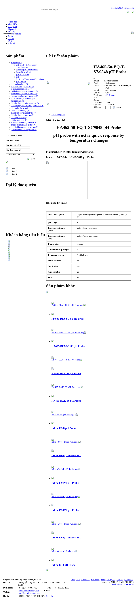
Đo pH (16, 62)
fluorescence (17, 101)
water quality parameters (23, 98)
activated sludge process (22, 86)
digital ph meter (19, 120)
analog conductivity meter (23, 122)
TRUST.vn (129, 584)
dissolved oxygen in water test (25, 103)
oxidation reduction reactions (24, 91)
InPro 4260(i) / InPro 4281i (66, 537)
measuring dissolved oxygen (24, 96)
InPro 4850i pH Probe (64, 428)
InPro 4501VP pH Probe (65, 482)
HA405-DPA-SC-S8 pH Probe (68, 346)
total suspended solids (21, 89)
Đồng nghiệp (8, 599)
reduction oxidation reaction (24, 94)
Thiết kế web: (117, 584)
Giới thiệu (123, 8)
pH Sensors (110, 95)
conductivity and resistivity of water (27, 105)
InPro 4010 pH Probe (63, 564)
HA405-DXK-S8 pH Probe (66, 400)
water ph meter (18, 117)
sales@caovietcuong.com (28, 593)
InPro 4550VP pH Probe (65, 510)
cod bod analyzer (19, 84)
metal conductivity (20, 110)
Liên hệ (131, 8)
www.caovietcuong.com (29, 591)
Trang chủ (115, 8)
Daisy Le (49, 596)
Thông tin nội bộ (108, 580)
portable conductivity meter (24, 129)
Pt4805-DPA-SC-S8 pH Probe (68, 318)
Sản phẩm (95, 580)
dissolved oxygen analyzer (23, 113)
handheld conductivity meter (24, 127)
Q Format (128, 580)
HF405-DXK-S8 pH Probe (66, 373)
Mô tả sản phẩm (58, 115)
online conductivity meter (23, 125)
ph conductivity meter (21, 108)
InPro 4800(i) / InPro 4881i (66, 455)
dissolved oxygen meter (22, 115)
